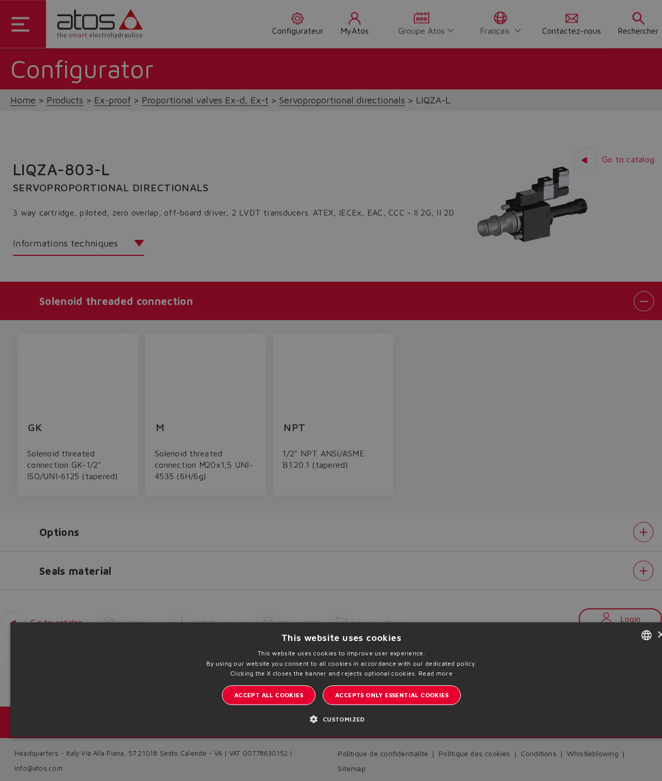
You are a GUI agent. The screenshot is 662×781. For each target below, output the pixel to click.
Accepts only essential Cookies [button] (391, 695)
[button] (341, 719)
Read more (435, 673)
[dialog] (331, 390)
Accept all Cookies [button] (268, 695)
